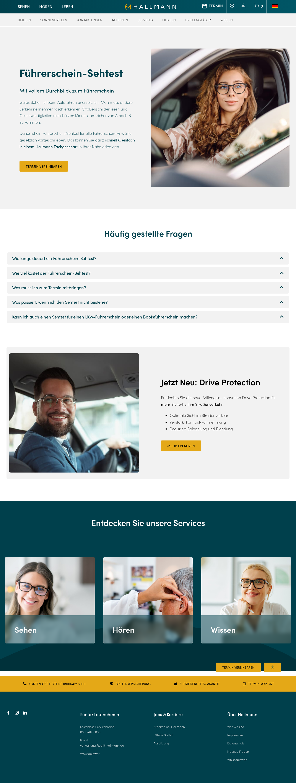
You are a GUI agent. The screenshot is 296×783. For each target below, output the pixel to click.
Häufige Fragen (238, 751)
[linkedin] (25, 713)
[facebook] (8, 713)
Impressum (235, 735)
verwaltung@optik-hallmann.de (102, 745)
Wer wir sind (235, 727)
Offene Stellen (163, 735)
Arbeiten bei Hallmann (169, 727)
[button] (148, 258)
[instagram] (17, 713)
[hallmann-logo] (150, 5)
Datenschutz (235, 743)
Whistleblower (89, 754)
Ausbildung (161, 743)
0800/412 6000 (90, 732)
